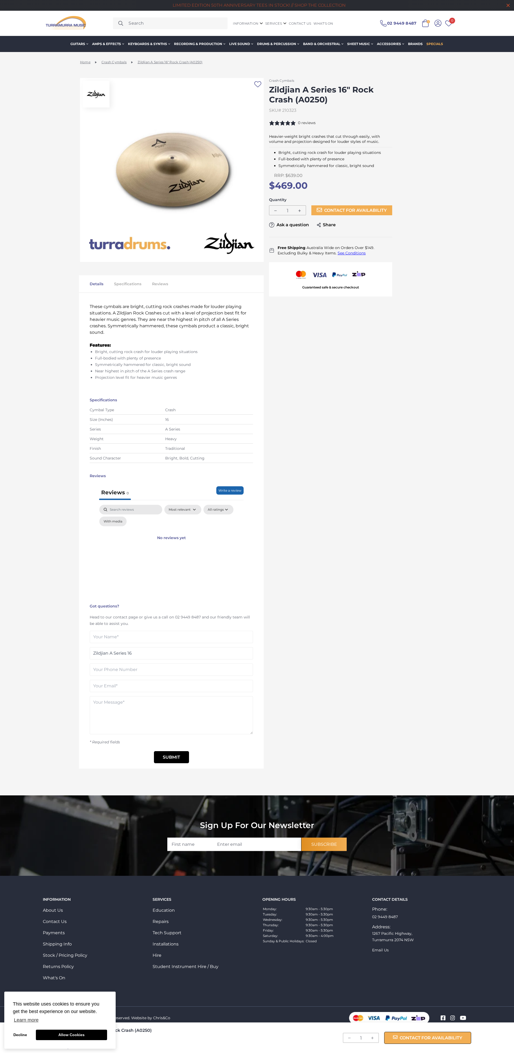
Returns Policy (58, 966)
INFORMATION (245, 23)
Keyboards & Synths (147, 44)
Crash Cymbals (114, 62)
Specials (434, 44)
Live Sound (239, 44)
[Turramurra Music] (65, 23)
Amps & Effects (106, 44)
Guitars (77, 44)
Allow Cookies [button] (71, 1035)
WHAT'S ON (323, 23)
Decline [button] (20, 1035)
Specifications (127, 283)
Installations (166, 944)
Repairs (161, 921)
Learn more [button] (26, 1020)
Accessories (389, 44)
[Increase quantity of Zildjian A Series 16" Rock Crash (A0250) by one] (299, 211)
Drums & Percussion (276, 44)
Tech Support (167, 932)
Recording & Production (198, 44)
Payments (54, 932)
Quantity (277, 200)
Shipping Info (57, 944)
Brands (415, 44)
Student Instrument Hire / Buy (185, 966)
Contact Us (55, 921)
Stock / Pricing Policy (65, 955)
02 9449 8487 (188, 617)
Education (164, 910)
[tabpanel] (171, 553)
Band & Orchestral (321, 44)
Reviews (160, 283)
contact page (125, 617)
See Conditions (352, 253)
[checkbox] (113, 521)
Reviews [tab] (115, 492)
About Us (53, 910)
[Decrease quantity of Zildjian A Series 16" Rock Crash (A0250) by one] (275, 211)
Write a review (229, 490)
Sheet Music (358, 44)
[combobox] (170, 23)
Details (96, 283)
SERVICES (273, 23)
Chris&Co (161, 1017)
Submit (171, 757)
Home (85, 62)
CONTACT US (300, 23)
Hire (157, 955)
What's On (54, 977)
